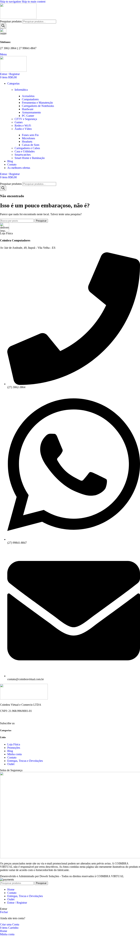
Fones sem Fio (30, 135)
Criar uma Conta (9, 924)
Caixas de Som (30, 144)
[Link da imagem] (24, 698)
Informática (21, 89)
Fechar (4, 912)
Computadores (30, 99)
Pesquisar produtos (11, 21)
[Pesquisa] (3, 25)
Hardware (27, 109)
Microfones (28, 138)
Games (19, 122)
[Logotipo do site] (18, 17)
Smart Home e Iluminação (30, 157)
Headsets (27, 141)
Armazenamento (31, 112)
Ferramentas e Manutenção (37, 102)
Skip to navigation (11, 1)
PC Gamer (28, 115)
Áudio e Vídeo (23, 128)
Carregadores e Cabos (27, 148)
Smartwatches (23, 154)
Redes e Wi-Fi (23, 125)
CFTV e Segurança (26, 119)
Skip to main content (33, 1)
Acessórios (28, 96)
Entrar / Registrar (17, 902)
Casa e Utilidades (25, 151)
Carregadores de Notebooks (38, 105)
